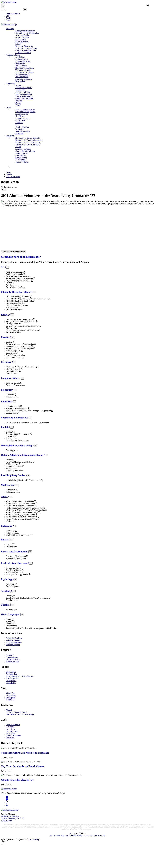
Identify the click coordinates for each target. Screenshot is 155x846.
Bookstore (10, 738)
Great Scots (10, 729)
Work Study (20, 64)
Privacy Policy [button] (33, 839)
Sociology (6, 591)
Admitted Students (23, 74)
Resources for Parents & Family (28, 142)
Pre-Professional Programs (14, 563)
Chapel (18, 105)
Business (5, 337)
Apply (8, 18)
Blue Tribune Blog (23, 131)
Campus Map (21, 155)
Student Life (20, 90)
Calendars (9, 655)
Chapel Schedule (22, 153)
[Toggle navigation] (3, 189)
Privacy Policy (11, 681)
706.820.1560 (6, 821)
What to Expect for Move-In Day (17, 780)
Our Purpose (20, 120)
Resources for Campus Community (29, 140)
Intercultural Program (24, 94)
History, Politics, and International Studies (22, 455)
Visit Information (22, 77)
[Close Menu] (2, 7)
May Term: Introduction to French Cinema (22, 766)
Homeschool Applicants (25, 68)
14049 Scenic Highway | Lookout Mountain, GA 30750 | (72, 835)
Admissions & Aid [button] (13, 55)
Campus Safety (21, 158)
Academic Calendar (23, 53)
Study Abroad (21, 39)
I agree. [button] (4, 842)
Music (4, 496)
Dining (18, 103)
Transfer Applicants (23, 70)
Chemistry (6, 362)
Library (18, 44)
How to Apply (21, 66)
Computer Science (10, 378)
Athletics (19, 85)
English (5, 427)
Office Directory (12, 731)
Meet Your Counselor (24, 79)
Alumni (18, 147)
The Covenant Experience (25, 112)
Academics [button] (10, 29)
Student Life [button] (10, 83)
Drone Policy (11, 683)
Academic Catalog (23, 35)
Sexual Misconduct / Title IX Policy (19, 676)
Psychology (7, 579)
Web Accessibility (12, 678)
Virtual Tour (10, 693)
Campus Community (14, 642)
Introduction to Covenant (25, 109)
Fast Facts (19, 123)
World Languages (10, 614)
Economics (6, 390)
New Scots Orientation (24, 96)
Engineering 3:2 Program (14, 417)
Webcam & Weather (13, 736)
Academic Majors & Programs (12, 251)
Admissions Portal (13, 725)
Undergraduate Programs (25, 31)
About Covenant (22, 114)
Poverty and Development (14, 551)
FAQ (17, 125)
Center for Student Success (26, 50)
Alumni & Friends (13, 645)
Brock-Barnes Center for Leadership (20, 714)
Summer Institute (22, 42)
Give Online (10, 733)
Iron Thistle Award (13, 177)
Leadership (20, 129)
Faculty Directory (22, 127)
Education (6, 401)
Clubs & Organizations (24, 99)
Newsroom (20, 133)
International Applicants (25, 72)
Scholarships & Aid (23, 61)
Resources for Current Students (27, 138)
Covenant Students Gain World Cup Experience (25, 753)
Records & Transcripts (24, 46)
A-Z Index (10, 727)
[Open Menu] (2, 4)
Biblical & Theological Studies (16, 292)
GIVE (8, 20)
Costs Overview (22, 59)
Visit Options (11, 697)
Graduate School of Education (27, 33)
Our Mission (20, 116)
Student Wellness (22, 162)
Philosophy (7, 526)
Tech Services (21, 160)
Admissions (20, 57)
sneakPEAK (10, 700)
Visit (7, 16)
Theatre (5, 604)
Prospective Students (14, 638)
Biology (5, 314)
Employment (11, 672)
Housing (19, 101)
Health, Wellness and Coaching (16, 445)
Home (8, 172)
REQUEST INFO (13, 14)
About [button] (8, 107)
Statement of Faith (22, 118)
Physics (5, 539)
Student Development (24, 88)
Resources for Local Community (28, 144)
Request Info (20, 81)
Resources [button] (10, 136)
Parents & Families (13, 640)
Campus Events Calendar (25, 151)
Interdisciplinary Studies (13, 475)
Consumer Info (11, 674)
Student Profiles (12, 657)
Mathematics (7, 485)
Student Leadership (23, 92)
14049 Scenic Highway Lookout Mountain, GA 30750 (12, 817)
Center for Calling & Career (26, 48)
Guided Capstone (22, 37)
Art (3, 267)
